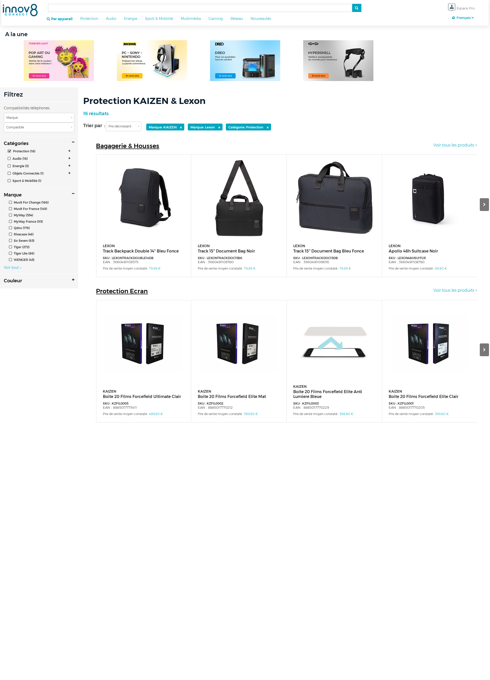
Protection (89, 18)
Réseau (236, 18)
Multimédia (191, 18)
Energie (130, 18)
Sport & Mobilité (159, 18)
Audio (111, 18)
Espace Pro (465, 8)
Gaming (216, 18)
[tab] (39, 151)
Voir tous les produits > (455, 145)
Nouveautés (261, 18)
